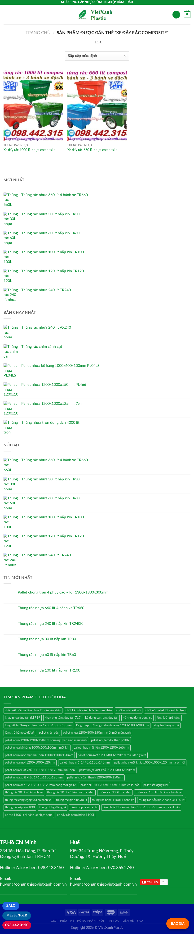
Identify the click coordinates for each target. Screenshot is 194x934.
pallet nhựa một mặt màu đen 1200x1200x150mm (39, 755)
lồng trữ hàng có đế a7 (20, 732)
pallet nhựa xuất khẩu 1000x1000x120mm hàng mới (149, 762)
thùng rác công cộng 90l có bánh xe (28, 800)
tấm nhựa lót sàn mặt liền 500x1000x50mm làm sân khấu (141, 807)
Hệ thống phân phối (87, 920)
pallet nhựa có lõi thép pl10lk (110, 740)
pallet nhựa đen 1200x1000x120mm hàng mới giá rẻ (40, 785)
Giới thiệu (59, 920)
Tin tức (113, 920)
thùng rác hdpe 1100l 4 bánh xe (113, 800)
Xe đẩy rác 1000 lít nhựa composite (29, 150)
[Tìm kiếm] (176, 14)
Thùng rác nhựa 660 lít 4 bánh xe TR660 (51, 608)
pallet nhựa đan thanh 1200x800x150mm (95, 777)
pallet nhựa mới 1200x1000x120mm (30, 762)
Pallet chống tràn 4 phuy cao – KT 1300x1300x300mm (63, 592)
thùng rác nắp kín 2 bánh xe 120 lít (162, 800)
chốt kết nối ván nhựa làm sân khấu (89, 710)
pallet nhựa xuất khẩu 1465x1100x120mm (34, 777)
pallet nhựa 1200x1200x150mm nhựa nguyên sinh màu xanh (46, 740)
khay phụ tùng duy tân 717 (63, 717)
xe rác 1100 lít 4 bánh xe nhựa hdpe (29, 815)
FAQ (140, 920)
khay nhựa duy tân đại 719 (22, 717)
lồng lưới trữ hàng (168, 717)
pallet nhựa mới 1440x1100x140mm (85, 762)
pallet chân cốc (48, 732)
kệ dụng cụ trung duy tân (101, 717)
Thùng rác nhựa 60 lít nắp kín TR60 (47, 655)
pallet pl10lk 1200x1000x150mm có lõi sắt (109, 785)
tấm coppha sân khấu (84, 807)
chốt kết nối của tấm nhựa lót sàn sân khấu (33, 710)
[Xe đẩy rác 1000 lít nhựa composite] (33, 105)
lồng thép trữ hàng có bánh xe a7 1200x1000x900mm (112, 725)
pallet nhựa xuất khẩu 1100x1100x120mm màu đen (40, 770)
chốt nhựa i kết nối (128, 710)
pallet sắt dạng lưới (155, 785)
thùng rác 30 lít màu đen (115, 792)
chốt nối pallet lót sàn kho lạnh (165, 710)
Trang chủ (38, 33)
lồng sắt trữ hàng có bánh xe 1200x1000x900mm (38, 725)
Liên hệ (128, 920)
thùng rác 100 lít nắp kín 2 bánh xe (158, 792)
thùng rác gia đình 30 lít (71, 800)
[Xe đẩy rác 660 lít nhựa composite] (97, 105)
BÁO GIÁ (178, 923)
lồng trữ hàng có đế (166, 725)
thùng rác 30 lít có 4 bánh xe (24, 792)
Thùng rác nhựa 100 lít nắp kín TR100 (49, 670)
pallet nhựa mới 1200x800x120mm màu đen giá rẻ (112, 755)
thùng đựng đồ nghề (52, 807)
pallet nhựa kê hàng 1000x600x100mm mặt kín (37, 747)
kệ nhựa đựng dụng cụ (137, 717)
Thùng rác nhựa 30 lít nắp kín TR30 (47, 639)
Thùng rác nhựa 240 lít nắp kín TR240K (50, 624)
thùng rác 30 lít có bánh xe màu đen (70, 792)
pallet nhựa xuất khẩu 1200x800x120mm (107, 770)
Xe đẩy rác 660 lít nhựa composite (92, 150)
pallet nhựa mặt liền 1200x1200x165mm (101, 747)
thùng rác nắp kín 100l (20, 807)
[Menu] (6, 14)
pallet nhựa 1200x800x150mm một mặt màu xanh (97, 732)
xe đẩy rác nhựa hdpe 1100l (75, 815)
